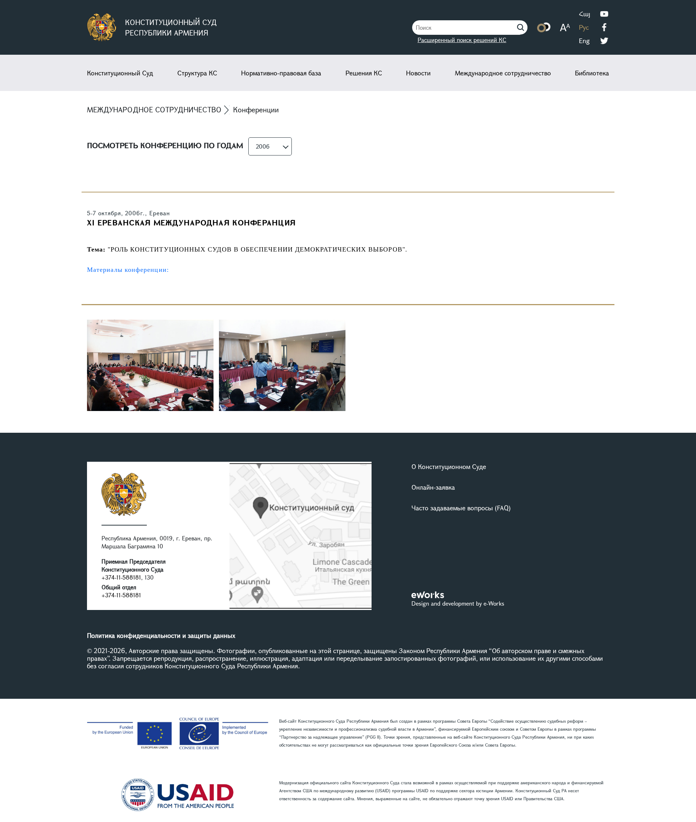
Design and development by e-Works (457, 603)
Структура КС (197, 72)
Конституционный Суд (120, 72)
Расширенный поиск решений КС (462, 39)
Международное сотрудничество (503, 72)
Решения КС (363, 72)
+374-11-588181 (121, 577)
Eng (584, 40)
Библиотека (592, 72)
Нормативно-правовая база (281, 72)
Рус (584, 27)
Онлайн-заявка (433, 487)
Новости (418, 72)
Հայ (584, 13)
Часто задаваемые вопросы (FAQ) (461, 507)
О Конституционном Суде (448, 466)
